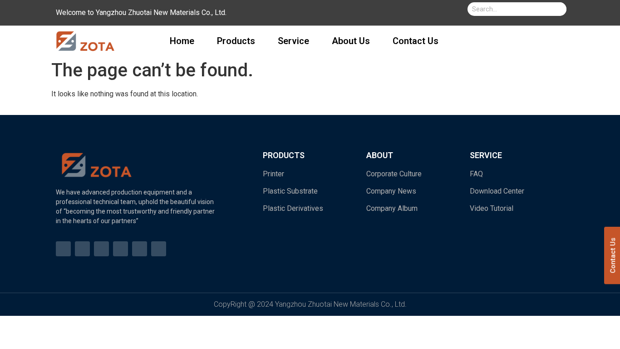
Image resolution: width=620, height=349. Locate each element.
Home (182, 40)
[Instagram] (101, 248)
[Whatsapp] (120, 248)
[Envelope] (139, 248)
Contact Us (415, 40)
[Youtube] (82, 248)
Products (236, 40)
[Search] (559, 9)
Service (293, 40)
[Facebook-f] (63, 248)
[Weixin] (158, 248)
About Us (351, 40)
